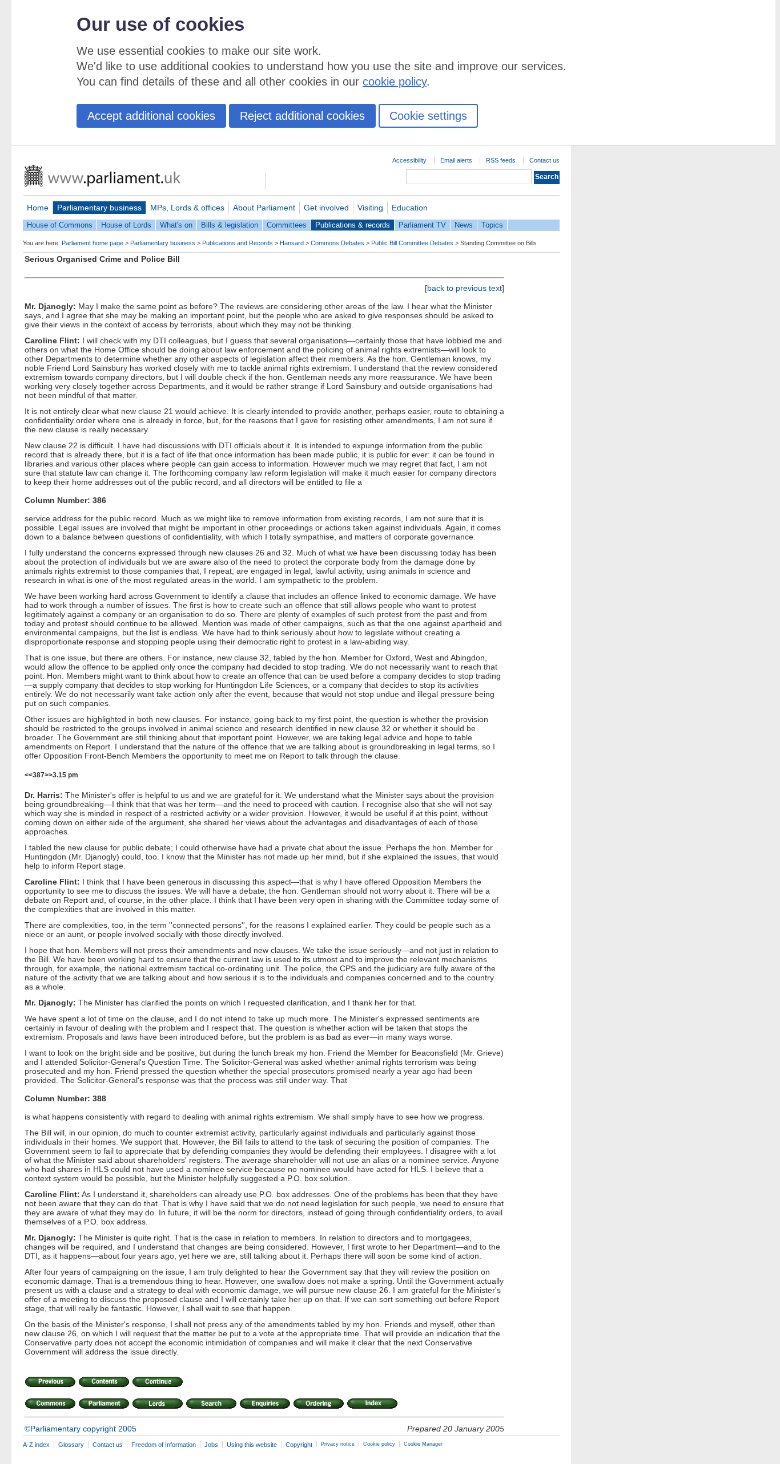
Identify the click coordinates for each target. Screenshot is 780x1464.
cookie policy (395, 81)
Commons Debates (337, 243)
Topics (492, 225)
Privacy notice (338, 1444)
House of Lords (126, 225)
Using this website (252, 1444)
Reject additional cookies (302, 116)
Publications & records (352, 225)
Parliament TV (422, 225)
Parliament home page (92, 243)
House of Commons (60, 225)
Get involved (326, 207)
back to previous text (464, 288)
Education (410, 207)
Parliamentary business (99, 207)
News (464, 225)
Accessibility (409, 160)
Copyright (299, 1444)
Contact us (544, 160)
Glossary (71, 1444)
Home (38, 207)
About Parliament (264, 207)
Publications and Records (237, 243)
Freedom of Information (163, 1444)
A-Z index (36, 1444)
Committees (287, 225)
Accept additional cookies (151, 116)
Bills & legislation (229, 225)
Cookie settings (428, 116)
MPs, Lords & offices (187, 207)
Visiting (370, 207)
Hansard (292, 243)
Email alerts (456, 160)
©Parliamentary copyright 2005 (80, 1428)
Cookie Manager (423, 1444)
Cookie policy (379, 1444)
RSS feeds (501, 160)
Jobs (211, 1444)
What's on (176, 225)
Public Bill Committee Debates (412, 243)
